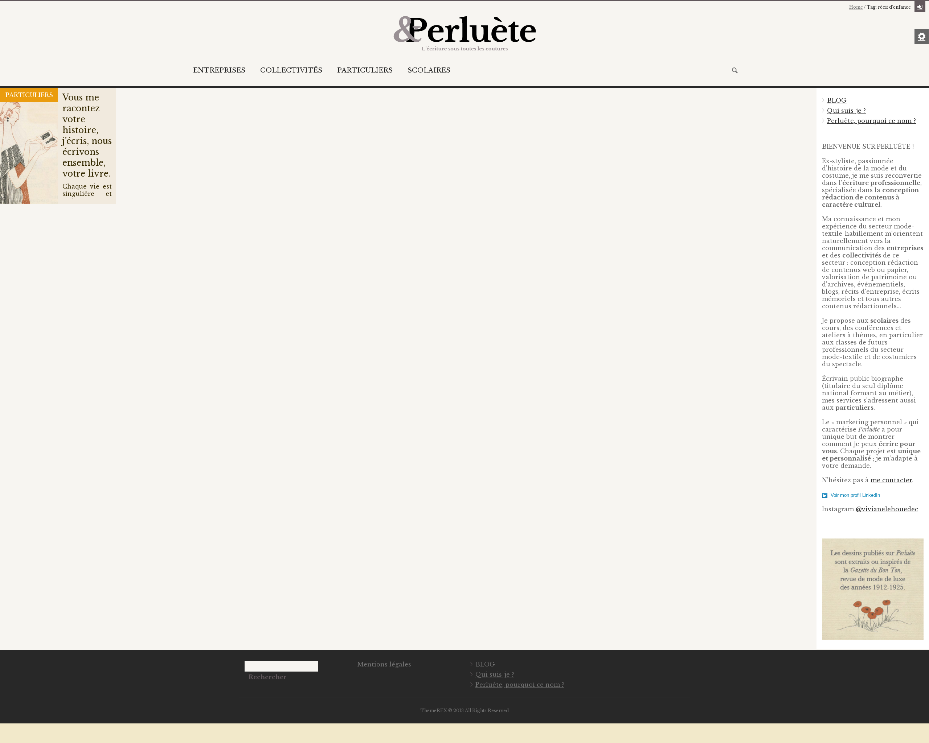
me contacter (891, 480)
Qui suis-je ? (846, 110)
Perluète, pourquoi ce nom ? (871, 120)
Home (856, 7)
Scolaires (429, 70)
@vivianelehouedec (887, 509)
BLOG (837, 100)
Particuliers (365, 70)
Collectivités (291, 70)
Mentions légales (384, 664)
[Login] (919, 6)
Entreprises (219, 70)
